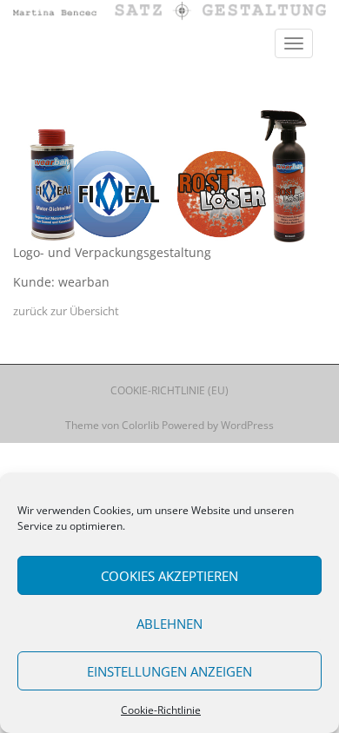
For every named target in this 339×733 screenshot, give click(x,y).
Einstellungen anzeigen (169, 671)
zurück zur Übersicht (66, 311)
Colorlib (140, 425)
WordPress (247, 425)
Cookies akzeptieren (169, 575)
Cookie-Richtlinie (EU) (169, 390)
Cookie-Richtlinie (161, 710)
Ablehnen (169, 623)
